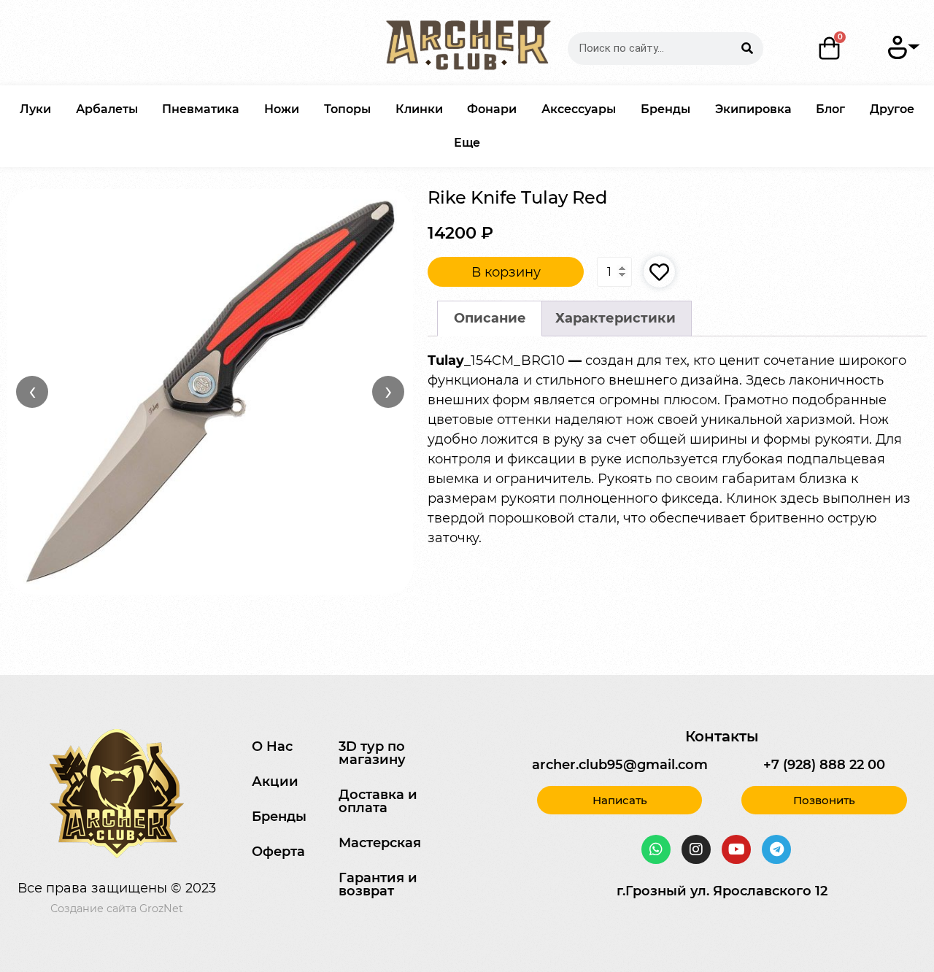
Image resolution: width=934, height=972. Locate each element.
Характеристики (615, 318)
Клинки (419, 109)
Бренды (665, 109)
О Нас (272, 746)
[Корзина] (830, 48)
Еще (467, 143)
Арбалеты (107, 109)
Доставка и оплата (378, 801)
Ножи (281, 109)
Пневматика (200, 109)
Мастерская (380, 843)
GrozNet (161, 908)
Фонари (492, 109)
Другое (892, 109)
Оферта (278, 852)
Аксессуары (578, 109)
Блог (830, 109)
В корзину (506, 272)
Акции (275, 782)
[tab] (489, 318)
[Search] (746, 48)
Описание (490, 318)
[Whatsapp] (656, 849)
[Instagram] (696, 849)
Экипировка (753, 109)
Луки (35, 109)
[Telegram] (776, 849)
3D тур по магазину (372, 753)
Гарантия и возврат (378, 884)
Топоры (347, 109)
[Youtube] (736, 849)
